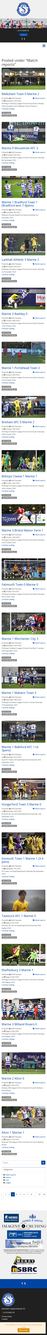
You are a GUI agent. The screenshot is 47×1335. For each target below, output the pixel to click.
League (8, 1183)
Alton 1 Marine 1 (13, 1132)
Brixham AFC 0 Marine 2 (18, 422)
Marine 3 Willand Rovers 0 (19, 1024)
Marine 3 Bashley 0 (14, 314)
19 (39, 1194)
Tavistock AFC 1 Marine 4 (19, 916)
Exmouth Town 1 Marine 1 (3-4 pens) (22, 860)
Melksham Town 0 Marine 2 (20, 94)
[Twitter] (24, 39)
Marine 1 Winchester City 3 (20, 639)
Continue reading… (8, 109)
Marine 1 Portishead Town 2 (21, 368)
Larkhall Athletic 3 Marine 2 (20, 260)
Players (8, 1177)
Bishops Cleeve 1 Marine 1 (19, 476)
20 (44, 1194)
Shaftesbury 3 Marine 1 (17, 970)
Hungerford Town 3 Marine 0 (21, 804)
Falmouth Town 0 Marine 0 (20, 584)
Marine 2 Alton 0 (13, 1078)
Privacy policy (7, 1316)
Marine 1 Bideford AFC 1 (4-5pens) (20, 748)
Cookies (5, 1319)
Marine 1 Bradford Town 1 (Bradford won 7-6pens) (19, 203)
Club (7, 1180)
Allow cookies (23, 1330)
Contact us (23, 34)
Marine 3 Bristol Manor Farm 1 (22, 530)
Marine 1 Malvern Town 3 (19, 693)
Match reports (40, 98)
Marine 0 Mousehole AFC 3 (20, 148)
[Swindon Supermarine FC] (23, 9)
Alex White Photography (9, 115)
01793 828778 (23, 31)
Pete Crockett (6, 113)
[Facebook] (22, 39)
